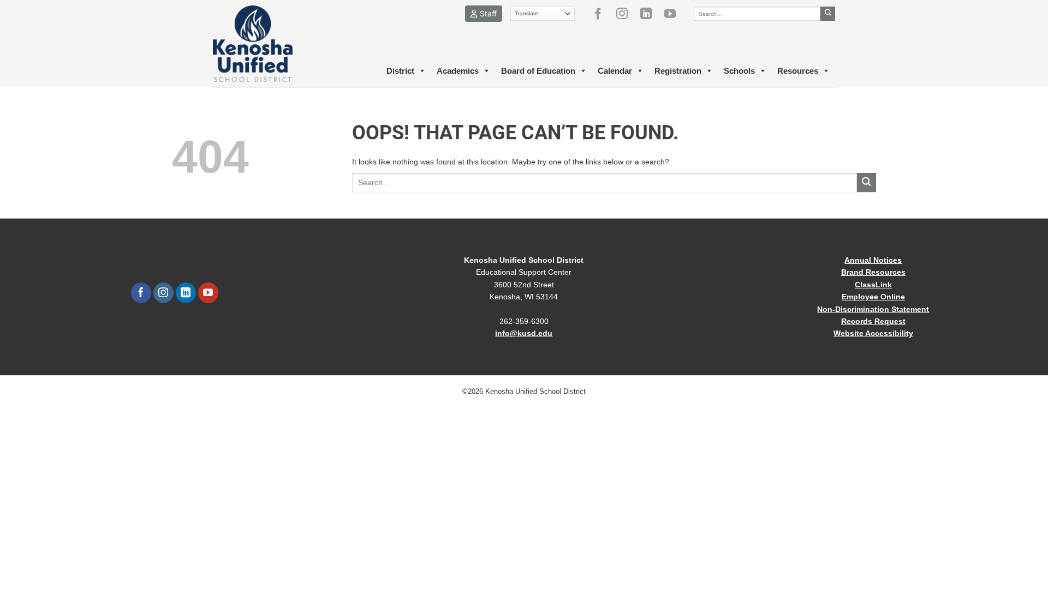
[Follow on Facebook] (602, 13)
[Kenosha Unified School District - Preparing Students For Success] (262, 43)
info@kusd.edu (523, 333)
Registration (677, 70)
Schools (739, 70)
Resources (797, 70)
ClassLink (873, 284)
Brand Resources (873, 272)
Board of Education (538, 70)
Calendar (615, 70)
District (400, 70)
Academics (458, 70)
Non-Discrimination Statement (873, 309)
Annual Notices (873, 260)
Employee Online (873, 296)
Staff (488, 13)
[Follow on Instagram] (626, 13)
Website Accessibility (873, 333)
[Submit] (827, 14)
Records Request (873, 321)
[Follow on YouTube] (674, 13)
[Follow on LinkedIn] (650, 13)
